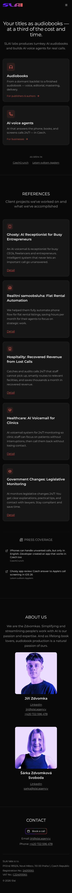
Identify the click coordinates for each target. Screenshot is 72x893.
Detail (11, 270)
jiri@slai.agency (36, 709)
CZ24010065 (20, 874)
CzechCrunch (20, 162)
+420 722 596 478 (36, 714)
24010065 (28, 870)
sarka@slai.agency (36, 788)
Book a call (38, 831)
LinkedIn (36, 704)
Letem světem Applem (45, 162)
